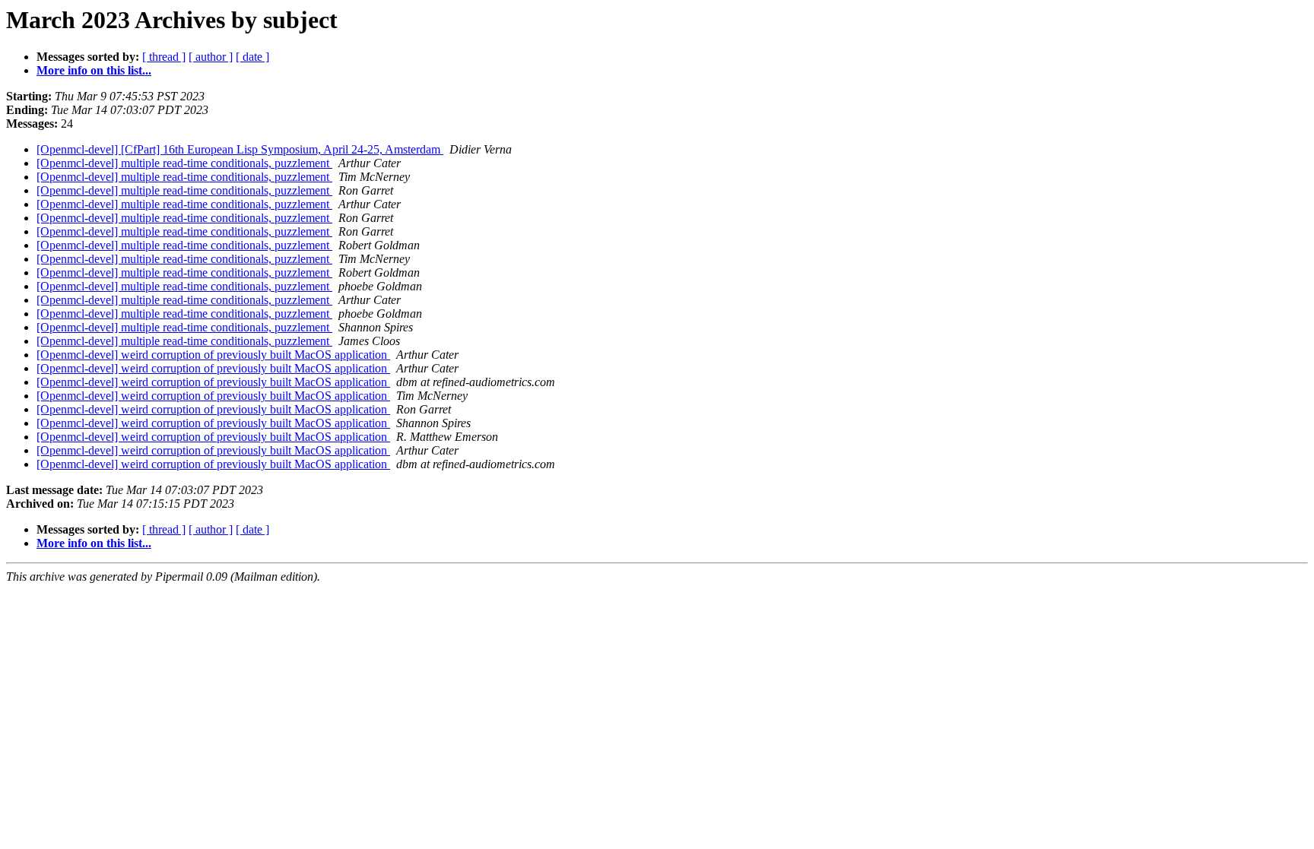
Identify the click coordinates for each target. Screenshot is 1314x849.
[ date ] (252, 56)
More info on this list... (93, 70)
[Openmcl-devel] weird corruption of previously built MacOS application (213, 354)
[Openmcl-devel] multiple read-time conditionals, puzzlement (184, 163)
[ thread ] (164, 56)
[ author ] (211, 56)
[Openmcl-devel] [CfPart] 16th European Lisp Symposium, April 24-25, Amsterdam (239, 149)
